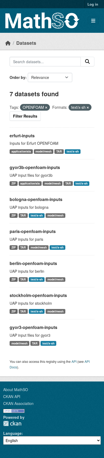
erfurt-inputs (22, 135)
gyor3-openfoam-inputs (33, 327)
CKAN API (11, 396)
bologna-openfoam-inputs (36, 199)
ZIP (13, 183)
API (74, 361)
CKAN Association (18, 403)
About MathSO (15, 389)
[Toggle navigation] (93, 21)
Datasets (26, 42)
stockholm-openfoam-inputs (38, 295)
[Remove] (46, 107)
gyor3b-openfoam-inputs (35, 167)
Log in (92, 4)
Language (12, 433)
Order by (17, 77)
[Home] (8, 42)
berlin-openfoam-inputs (33, 263)
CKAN (12, 423)
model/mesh (43, 151)
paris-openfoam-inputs (33, 231)
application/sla (21, 151)
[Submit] (87, 61)
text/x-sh (73, 151)
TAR (59, 151)
